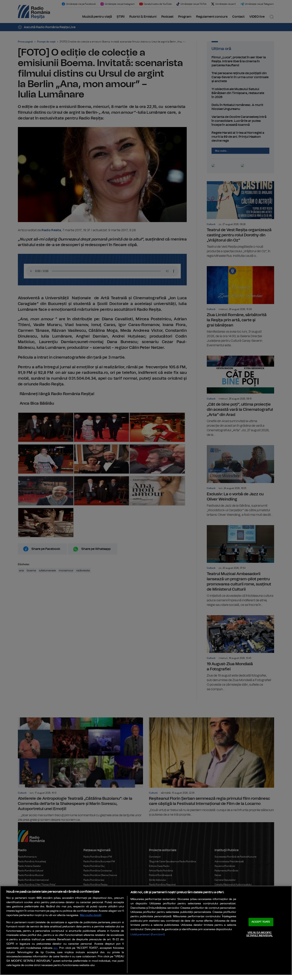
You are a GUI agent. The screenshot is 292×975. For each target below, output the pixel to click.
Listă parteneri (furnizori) (148, 934)
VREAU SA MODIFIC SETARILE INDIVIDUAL (259, 934)
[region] (146, 930)
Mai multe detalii (91, 915)
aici (55, 948)
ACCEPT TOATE (260, 922)
